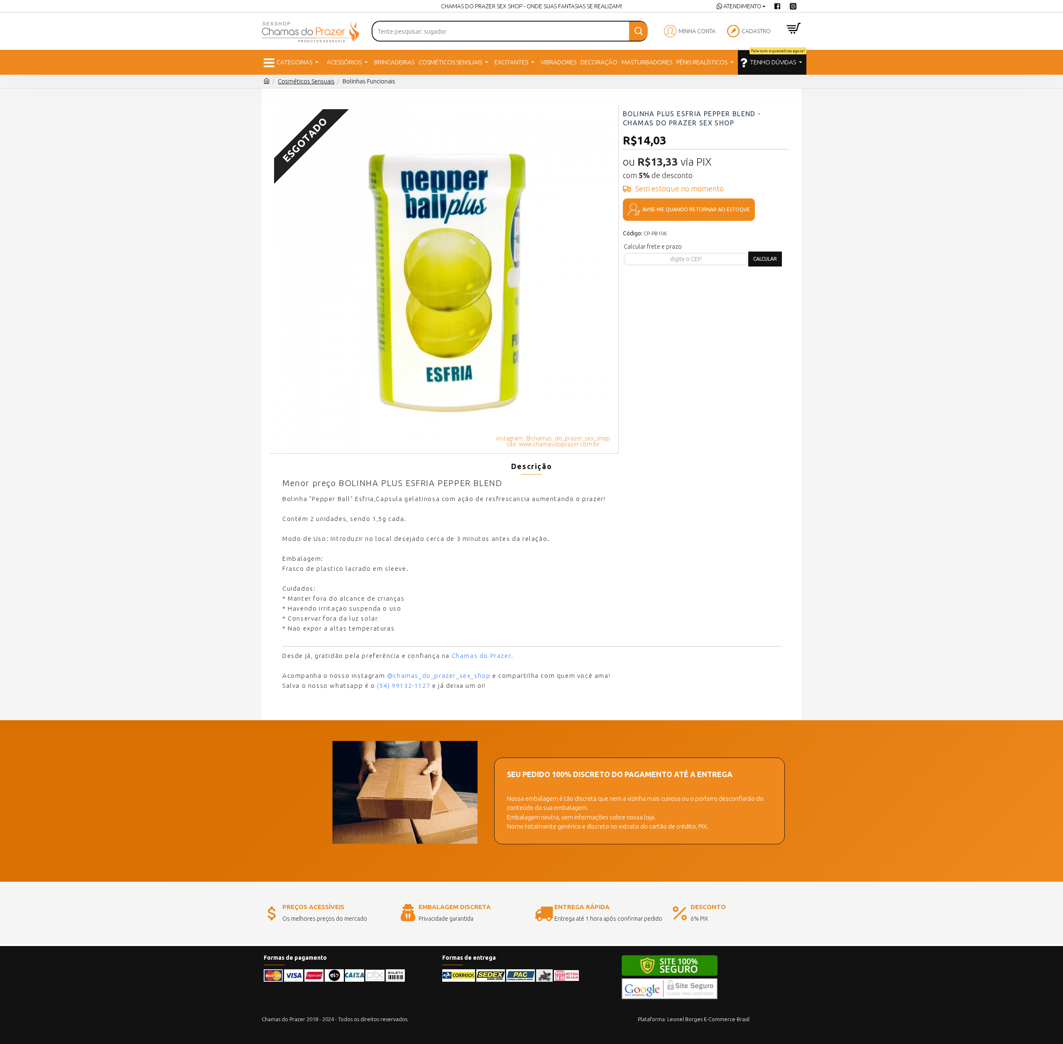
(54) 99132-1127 (403, 685)
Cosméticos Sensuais (306, 81)
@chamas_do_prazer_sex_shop (439, 675)
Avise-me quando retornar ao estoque (696, 209)
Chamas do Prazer (482, 655)
